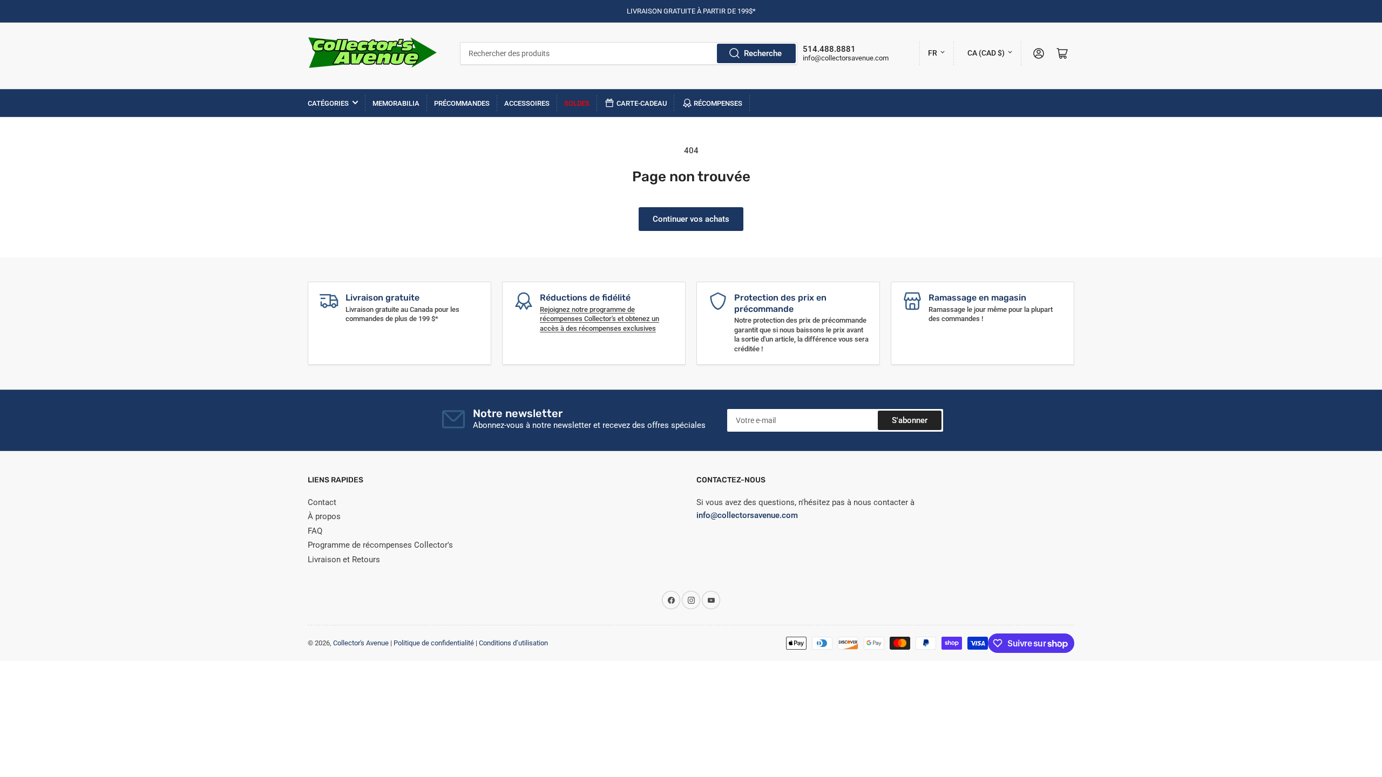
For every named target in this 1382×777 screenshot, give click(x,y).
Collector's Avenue (361, 643)
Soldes (577, 103)
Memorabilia (395, 103)
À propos (324, 516)
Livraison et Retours (344, 559)
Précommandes (462, 103)
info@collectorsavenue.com (846, 58)
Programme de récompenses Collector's (380, 545)
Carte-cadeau (642, 103)
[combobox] (628, 53)
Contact (322, 502)
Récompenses (718, 103)
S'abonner (909, 420)
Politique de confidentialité (434, 643)
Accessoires (527, 103)
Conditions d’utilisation (513, 643)
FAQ (315, 531)
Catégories (328, 103)
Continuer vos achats (691, 219)
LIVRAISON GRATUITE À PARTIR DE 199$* (691, 11)
